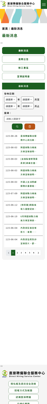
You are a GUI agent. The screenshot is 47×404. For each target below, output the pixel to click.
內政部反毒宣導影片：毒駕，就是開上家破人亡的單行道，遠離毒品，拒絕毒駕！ (28, 230)
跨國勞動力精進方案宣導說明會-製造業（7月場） (29, 196)
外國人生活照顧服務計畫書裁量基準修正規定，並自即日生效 (28, 184)
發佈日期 (9, 93)
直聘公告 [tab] (23, 59)
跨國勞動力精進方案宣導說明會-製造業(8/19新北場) (29, 150)
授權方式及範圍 (23, 390)
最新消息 (17, 28)
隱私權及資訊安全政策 (23, 383)
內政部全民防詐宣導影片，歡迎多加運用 (28, 242)
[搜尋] (17, 127)
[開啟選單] (44, 4)
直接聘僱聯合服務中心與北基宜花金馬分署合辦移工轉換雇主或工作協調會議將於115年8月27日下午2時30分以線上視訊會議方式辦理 (29, 138)
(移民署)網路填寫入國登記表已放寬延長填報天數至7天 (28, 207)
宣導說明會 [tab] (23, 76)
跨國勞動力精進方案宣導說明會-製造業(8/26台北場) (29, 173)
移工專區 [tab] (23, 67)
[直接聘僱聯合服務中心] (18, 4)
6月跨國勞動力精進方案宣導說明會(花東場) (29, 219)
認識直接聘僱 (23, 397)
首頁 (5, 28)
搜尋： (8, 113)
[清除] (29, 127)
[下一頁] (38, 253)
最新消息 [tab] (23, 50)
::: (2, 42)
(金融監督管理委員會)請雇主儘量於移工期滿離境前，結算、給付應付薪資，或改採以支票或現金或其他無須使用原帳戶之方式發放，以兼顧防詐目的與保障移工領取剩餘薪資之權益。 (29, 161)
